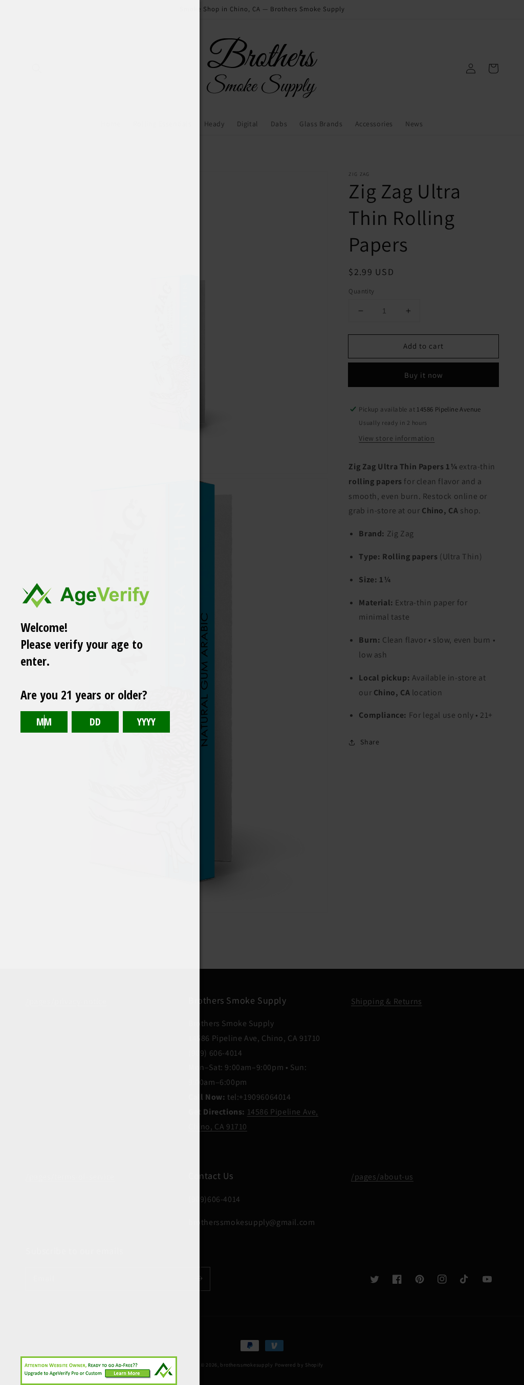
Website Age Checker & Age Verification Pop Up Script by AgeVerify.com (511, 1382)
